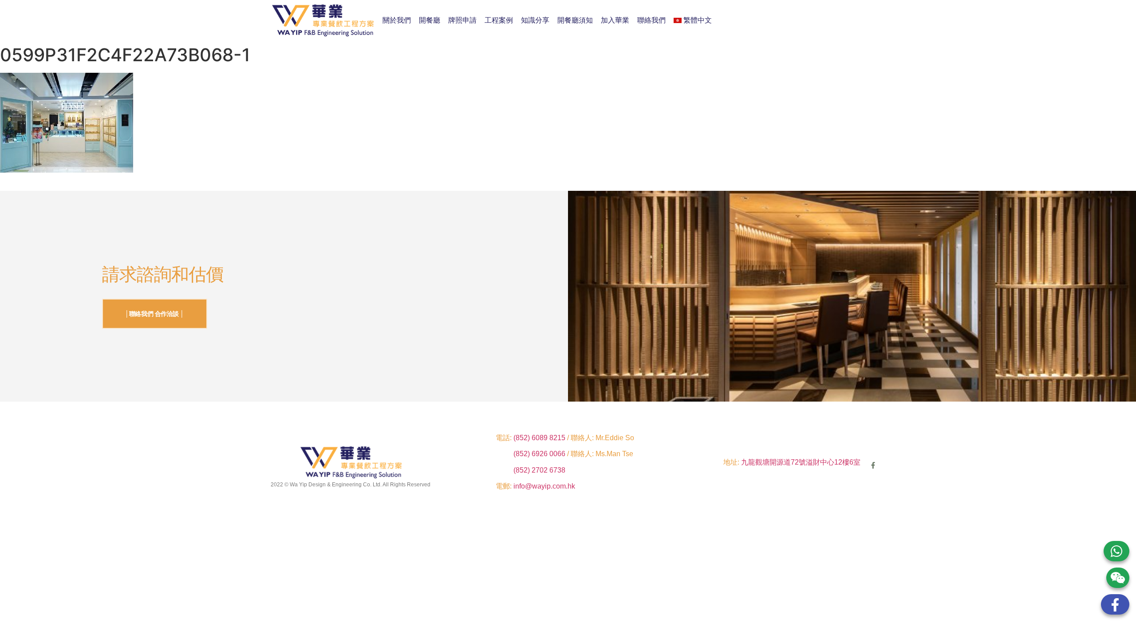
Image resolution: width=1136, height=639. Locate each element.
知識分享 (535, 20)
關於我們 (397, 20)
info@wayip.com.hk (544, 486)
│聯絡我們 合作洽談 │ (154, 313)
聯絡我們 (651, 20)
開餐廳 (429, 20)
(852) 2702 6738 (539, 470)
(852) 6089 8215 (539, 438)
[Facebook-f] (873, 465)
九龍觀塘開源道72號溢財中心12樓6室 (800, 462)
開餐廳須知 (575, 20)
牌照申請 (462, 20)
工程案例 (499, 20)
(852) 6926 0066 (540, 454)
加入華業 (615, 20)
